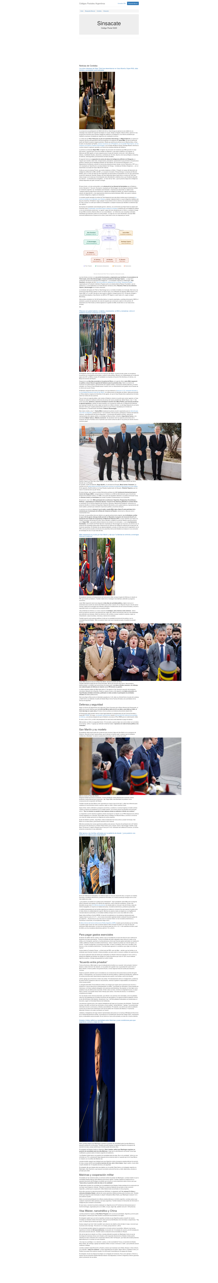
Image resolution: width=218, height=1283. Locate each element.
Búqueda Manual (133, 3)
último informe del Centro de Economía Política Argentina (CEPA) (98, 923)
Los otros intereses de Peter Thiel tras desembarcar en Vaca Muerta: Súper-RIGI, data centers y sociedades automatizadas (108, 69)
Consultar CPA (122, 3)
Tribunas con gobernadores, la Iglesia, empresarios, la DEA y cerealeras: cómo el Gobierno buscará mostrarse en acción (107, 312)
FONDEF (87, 715)
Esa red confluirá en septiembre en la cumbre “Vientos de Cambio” (114, 282)
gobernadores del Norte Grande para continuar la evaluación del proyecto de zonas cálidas (112, 486)
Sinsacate (106, 11)
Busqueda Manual (90, 11)
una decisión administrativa (103, 715)
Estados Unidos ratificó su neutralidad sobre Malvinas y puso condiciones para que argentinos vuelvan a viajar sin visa (107, 1021)
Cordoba (99, 11)
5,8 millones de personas (98, 905)
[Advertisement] (109, 51)
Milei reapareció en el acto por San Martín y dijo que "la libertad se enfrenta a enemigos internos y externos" (109, 535)
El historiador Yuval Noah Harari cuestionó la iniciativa (102, 208)
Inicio (81, 11)
